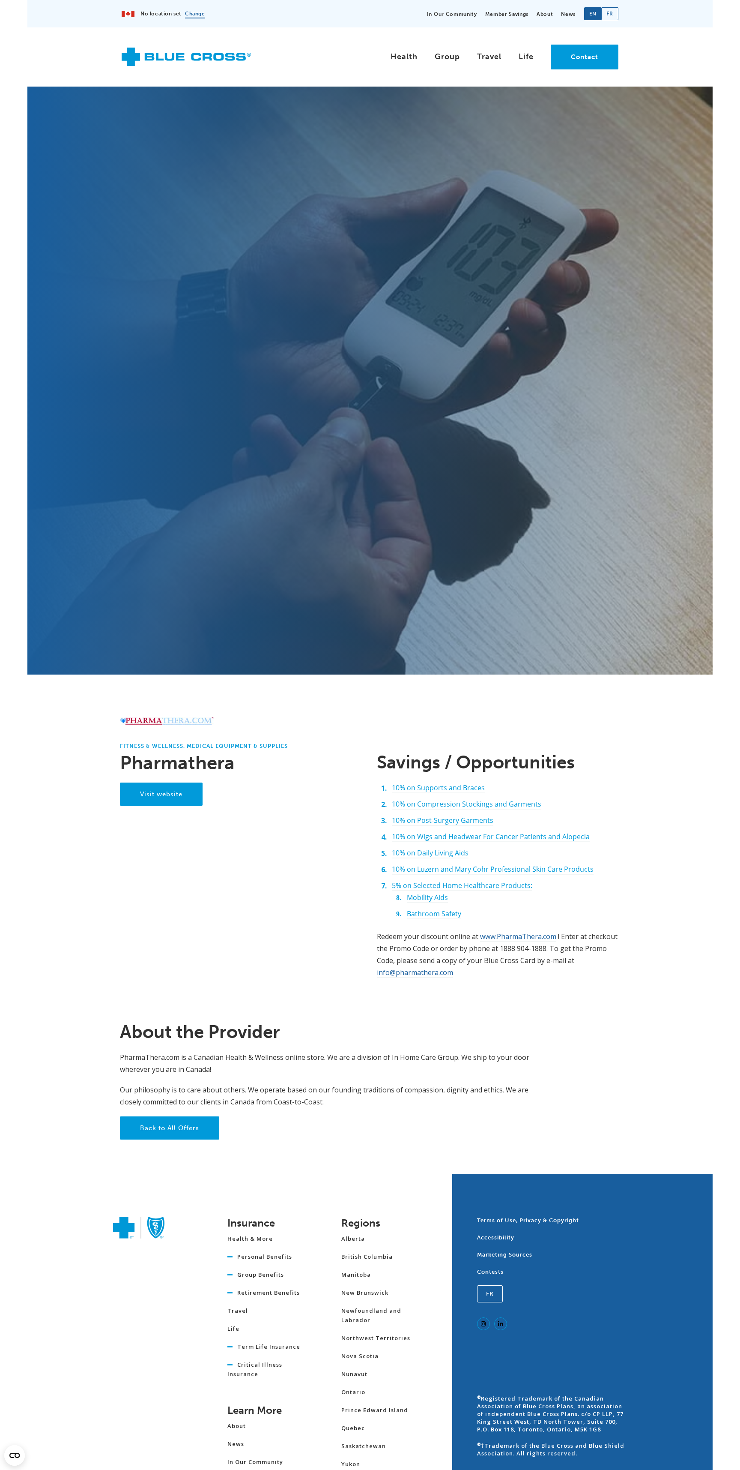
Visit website (161, 794)
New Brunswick (364, 1292)
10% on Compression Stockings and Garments (466, 804)
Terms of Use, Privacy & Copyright (528, 1220)
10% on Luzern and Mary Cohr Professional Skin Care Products (493, 869)
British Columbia (367, 1256)
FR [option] (609, 14)
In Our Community (452, 14)
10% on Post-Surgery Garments (442, 820)
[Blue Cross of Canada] (186, 62)
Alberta (353, 1238)
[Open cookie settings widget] (14, 1455)
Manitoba (356, 1274)
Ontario (353, 1392)
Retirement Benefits (268, 1292)
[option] (609, 13)
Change (195, 14)
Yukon (350, 1464)
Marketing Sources (504, 1254)
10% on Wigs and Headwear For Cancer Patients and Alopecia (491, 836)
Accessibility (495, 1237)
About (545, 14)
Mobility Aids (427, 897)
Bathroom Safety (434, 913)
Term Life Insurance (268, 1346)
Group (447, 56)
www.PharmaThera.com (518, 936)
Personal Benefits (264, 1256)
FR (490, 1293)
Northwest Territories (375, 1338)
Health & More (250, 1238)
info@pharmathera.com (415, 972)
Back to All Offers (169, 1128)
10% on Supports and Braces (438, 787)
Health (404, 56)
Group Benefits (260, 1274)
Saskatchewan (363, 1446)
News (568, 14)
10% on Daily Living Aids (430, 853)
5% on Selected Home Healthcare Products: (462, 885)
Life (526, 56)
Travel (489, 56)
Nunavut (354, 1374)
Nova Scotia (360, 1356)
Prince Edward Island (374, 1410)
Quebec (353, 1428)
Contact (584, 57)
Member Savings (506, 14)
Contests (490, 1272)
